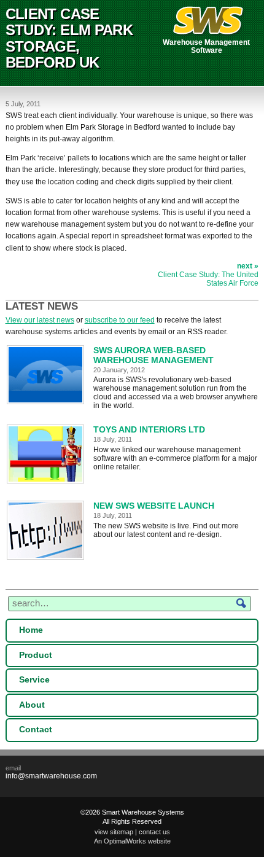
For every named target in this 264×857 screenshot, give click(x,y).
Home (31, 630)
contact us (154, 831)
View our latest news (40, 320)
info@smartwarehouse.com (51, 776)
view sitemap (114, 831)
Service (34, 679)
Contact (35, 729)
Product (35, 655)
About (32, 705)
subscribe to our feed (120, 320)
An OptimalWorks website (132, 841)
